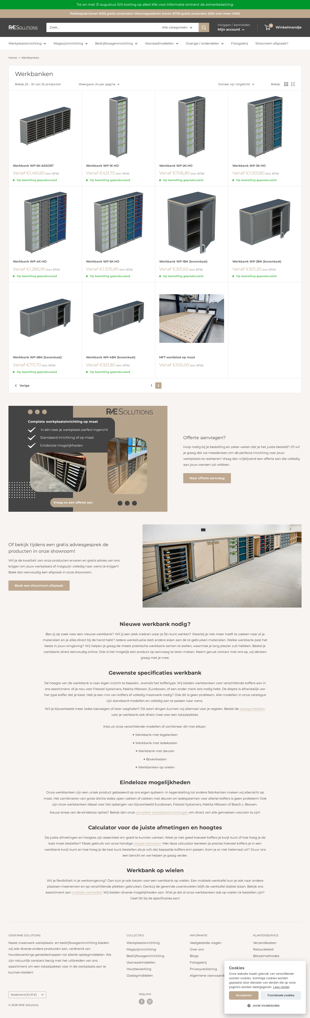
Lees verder (281, 987)
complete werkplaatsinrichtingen (162, 812)
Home (12, 57)
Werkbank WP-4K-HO (30, 261)
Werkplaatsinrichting (25, 43)
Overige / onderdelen (202, 43)
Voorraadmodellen (159, 43)
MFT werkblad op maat (177, 357)
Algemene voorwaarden (209, 975)
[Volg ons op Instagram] (150, 1001)
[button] (265, 1005)
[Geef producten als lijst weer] (293, 84)
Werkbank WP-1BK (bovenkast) (183, 261)
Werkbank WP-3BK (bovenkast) (37, 357)
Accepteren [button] (244, 995)
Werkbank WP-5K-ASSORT (33, 166)
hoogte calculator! (147, 843)
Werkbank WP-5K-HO (102, 261)
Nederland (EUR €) (24, 994)
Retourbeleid (263, 949)
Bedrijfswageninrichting (114, 43)
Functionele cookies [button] (281, 995)
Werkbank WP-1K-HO (102, 166)
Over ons (197, 949)
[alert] (265, 987)
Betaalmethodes (266, 956)
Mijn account (229, 29)
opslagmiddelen (252, 709)
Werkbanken (30, 57)
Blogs (194, 956)
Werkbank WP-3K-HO (249, 166)
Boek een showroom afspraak (39, 585)
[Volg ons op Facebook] (142, 1001)
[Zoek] (204, 27)
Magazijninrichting (68, 43)
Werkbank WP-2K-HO (176, 166)
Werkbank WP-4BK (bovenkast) (110, 357)
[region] (155, 4)
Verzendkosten (264, 943)
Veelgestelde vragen (205, 943)
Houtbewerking (139, 969)
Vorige (25, 385)
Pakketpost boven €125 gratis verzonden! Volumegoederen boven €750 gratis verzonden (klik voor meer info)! (155, 13)
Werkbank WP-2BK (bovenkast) (256, 261)
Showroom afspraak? (271, 43)
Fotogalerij (239, 43)
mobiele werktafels (87, 892)
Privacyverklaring (203, 969)
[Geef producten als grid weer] (286, 84)
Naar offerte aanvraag (207, 478)
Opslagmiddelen (140, 975)
